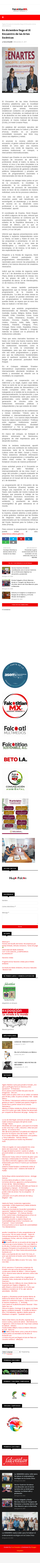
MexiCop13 (6, 942)
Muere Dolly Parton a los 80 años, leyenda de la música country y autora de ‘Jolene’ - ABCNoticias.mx (19, 1321)
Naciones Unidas (7, 958)
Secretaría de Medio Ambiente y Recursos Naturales (19, 968)
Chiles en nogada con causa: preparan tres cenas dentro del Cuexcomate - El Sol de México (18, 1148)
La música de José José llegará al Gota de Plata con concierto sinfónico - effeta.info (19, 1338)
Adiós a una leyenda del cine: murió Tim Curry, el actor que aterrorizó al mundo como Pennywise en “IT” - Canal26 (19, 1256)
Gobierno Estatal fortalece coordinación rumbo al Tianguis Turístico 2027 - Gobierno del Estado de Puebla (18, 1169)
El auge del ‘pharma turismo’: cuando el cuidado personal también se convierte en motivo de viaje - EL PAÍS (20, 1153)
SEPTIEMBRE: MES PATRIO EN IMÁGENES (25, 1064)
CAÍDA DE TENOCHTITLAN (23, 1042)
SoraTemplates (16, 1547)
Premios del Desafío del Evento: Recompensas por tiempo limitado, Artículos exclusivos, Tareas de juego (20, 945)
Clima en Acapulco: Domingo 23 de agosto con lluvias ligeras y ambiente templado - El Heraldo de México (20, 1309)
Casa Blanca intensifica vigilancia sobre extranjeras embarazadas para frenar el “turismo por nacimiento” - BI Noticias (19, 1163)
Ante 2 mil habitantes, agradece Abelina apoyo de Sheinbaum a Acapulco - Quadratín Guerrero (18, 1313)
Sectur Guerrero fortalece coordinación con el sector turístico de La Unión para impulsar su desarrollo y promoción (23, 571)
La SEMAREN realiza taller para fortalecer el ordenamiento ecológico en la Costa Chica (25, 1476)
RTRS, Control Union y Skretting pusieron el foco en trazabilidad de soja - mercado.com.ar (19, 1216)
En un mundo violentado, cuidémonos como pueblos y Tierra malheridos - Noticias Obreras (19, 1136)
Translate (9, 1354)
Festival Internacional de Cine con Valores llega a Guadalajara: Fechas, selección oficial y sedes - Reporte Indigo (18, 1238)
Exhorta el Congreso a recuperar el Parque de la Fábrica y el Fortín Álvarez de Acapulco (23, 594)
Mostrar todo (7, 970)
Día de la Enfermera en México (25, 1052)
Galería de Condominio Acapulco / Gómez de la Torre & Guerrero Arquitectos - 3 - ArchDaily (20, 1301)
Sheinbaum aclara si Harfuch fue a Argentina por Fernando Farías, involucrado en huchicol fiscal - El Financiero (18, 1279)
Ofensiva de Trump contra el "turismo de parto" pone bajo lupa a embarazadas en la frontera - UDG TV (20, 1158)
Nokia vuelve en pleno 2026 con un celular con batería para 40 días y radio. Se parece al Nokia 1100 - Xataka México (20, 1097)
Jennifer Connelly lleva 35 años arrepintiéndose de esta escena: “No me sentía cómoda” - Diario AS (18, 1233)
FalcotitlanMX (8, 42)
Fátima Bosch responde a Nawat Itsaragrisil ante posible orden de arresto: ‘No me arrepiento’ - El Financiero (18, 1192)
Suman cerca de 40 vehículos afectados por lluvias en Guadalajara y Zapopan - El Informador (20, 1187)
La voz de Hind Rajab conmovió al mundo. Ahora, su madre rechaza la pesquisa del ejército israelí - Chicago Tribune (19, 1122)
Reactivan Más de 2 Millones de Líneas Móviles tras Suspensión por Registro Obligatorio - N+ (19, 1284)
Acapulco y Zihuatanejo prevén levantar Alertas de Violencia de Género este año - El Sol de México (18, 1297)
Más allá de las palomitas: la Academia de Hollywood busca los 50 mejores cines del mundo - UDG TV (19, 1133)
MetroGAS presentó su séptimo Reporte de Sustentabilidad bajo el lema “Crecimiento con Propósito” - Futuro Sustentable (17, 1221)
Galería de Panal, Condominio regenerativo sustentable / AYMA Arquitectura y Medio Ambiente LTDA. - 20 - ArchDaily (19, 1205)
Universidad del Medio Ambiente (12, 950)
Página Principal (6, 24)
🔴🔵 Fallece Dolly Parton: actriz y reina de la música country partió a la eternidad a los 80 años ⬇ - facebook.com (19, 1333)
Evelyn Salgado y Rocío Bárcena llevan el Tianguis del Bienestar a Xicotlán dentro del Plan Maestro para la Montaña (24, 583)
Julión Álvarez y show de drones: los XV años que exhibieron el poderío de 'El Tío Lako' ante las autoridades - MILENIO (18, 1289)
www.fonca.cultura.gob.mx (13, 534)
